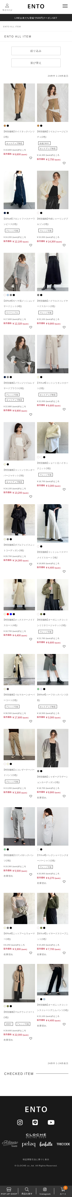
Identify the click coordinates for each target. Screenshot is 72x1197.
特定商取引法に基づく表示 (36, 1159)
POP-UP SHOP (9, 1193)
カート (63, 1190)
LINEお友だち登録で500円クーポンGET (36, 18)
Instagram (45, 1193)
